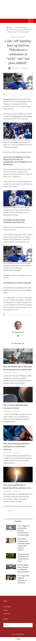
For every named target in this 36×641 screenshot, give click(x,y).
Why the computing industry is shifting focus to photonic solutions (16, 446)
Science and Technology (18, 37)
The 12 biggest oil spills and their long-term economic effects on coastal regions (23, 530)
